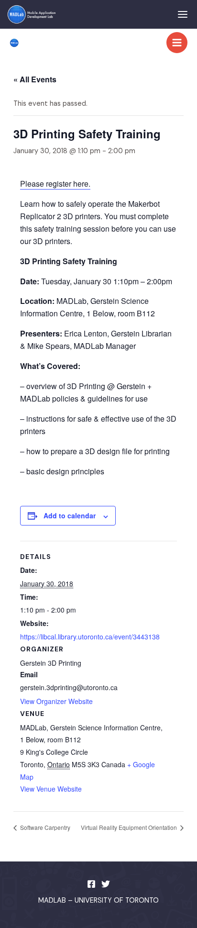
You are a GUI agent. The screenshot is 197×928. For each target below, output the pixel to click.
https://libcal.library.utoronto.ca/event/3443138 (90, 636)
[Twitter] (105, 884)
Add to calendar (70, 515)
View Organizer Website (56, 701)
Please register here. (55, 183)
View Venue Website (51, 789)
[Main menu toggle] (176, 42)
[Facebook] (91, 884)
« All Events (34, 79)
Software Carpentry (44, 827)
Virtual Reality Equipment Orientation (129, 827)
